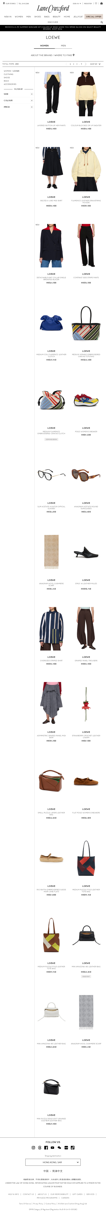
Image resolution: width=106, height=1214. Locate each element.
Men (28, 16)
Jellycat (78, 16)
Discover (53, 22)
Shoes (37, 16)
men (63, 45)
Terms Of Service (25, 1203)
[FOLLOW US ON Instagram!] (33, 1147)
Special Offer (93, 16)
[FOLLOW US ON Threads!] (40, 1147)
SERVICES (90, 1194)
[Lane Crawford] (53, 13)
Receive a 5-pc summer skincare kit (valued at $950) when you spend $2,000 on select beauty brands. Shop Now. (53, 28)
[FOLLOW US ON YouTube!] (52, 1147)
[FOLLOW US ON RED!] (66, 1147)
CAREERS (65, 1198)
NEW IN (8, 16)
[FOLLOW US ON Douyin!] (72, 1147)
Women (19, 16)
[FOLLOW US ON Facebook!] (46, 1147)
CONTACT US (28, 1194)
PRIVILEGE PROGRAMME (47, 1198)
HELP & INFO (13, 1194)
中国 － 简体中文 (53, 1171)
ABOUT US (42, 1194)
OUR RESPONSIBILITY (59, 1194)
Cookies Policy (51, 1203)
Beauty (56, 16)
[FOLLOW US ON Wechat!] (59, 1147)
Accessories (10, 84)
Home (67, 16)
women (44, 45)
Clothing (9, 74)
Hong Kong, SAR (52, 1162)
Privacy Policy (38, 1203)
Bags (46, 16)
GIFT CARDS (77, 1194)
